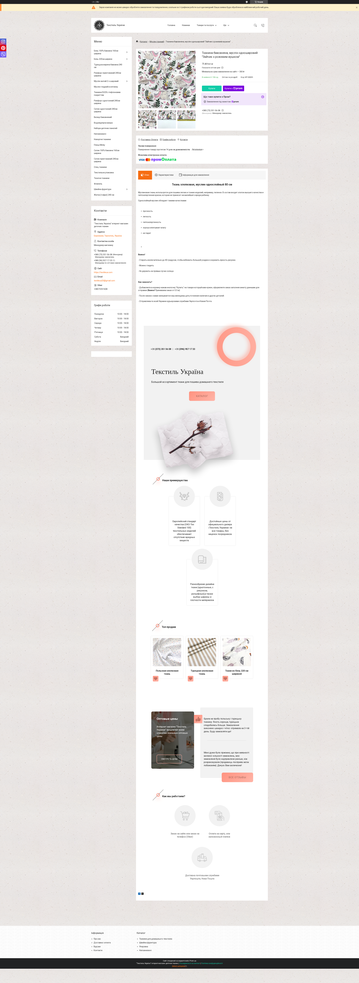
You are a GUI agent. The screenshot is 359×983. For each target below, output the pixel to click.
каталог (202, 396)
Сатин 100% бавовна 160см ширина (106, 151)
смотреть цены (169, 759)
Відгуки (97, 946)
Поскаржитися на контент (189, 963)
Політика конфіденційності (212, 963)
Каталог (144, 42)
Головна (171, 25)
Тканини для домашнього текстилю (155, 939)
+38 (161, 349)
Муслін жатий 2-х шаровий (106, 81)
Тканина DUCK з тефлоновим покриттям (107, 93)
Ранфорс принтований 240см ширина (107, 74)
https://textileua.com (103, 272)
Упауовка (143, 946)
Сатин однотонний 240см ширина (105, 110)
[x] (142, 894)
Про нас (97, 939)
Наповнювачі (100, 134)
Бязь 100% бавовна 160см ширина (106, 52)
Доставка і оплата (102, 943)
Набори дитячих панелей (105, 128)
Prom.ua (193, 961)
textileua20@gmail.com (104, 280)
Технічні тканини (101, 178)
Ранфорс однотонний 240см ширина (107, 102)
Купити (212, 88)
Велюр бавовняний (103, 117)
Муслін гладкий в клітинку (106, 87)
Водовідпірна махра (103, 123)
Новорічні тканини (102, 139)
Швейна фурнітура (102, 189)
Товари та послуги (205, 25)
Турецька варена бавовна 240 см (108, 66)
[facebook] (139, 894)
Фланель (98, 184)
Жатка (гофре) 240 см (104, 195)
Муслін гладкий (157, 42)
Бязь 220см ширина (103, 59)
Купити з (229, 88)
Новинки (186, 25)
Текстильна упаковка (104, 172)
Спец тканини (100, 167)
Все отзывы (237, 777)
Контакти (98, 950)
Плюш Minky (99, 145)
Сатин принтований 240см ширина (106, 160)
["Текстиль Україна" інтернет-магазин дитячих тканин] (99, 25)
